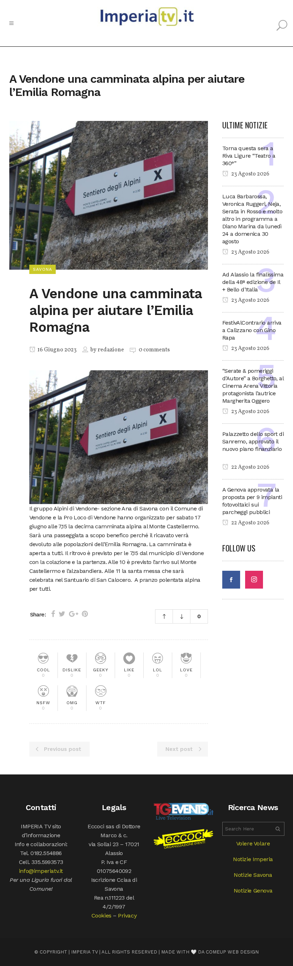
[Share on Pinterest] (85, 614)
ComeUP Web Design (232, 952)
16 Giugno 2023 (56, 350)
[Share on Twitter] (62, 614)
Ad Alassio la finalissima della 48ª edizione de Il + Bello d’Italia (252, 282)
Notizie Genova (253, 890)
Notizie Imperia (253, 859)
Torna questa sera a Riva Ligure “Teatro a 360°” (248, 156)
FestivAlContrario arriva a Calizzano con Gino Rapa (252, 330)
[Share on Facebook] (53, 614)
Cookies (101, 915)
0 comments (154, 350)
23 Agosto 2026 (249, 174)
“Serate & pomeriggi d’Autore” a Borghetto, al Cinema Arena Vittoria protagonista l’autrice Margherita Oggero (252, 385)
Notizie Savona (253, 874)
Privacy (127, 915)
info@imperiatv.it (41, 871)
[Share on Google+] (73, 614)
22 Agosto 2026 (249, 467)
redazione (111, 350)
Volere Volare (253, 843)
